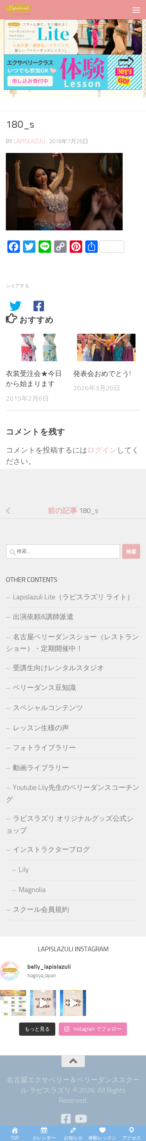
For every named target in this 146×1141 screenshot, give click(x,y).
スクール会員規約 (41, 909)
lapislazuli (30, 141)
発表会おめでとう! (102, 373)
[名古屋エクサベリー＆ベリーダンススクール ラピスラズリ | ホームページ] (23, 9)
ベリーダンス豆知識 (44, 687)
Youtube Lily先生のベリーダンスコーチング (72, 793)
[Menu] (136, 9)
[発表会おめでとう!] (106, 347)
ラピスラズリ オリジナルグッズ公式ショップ (70, 824)
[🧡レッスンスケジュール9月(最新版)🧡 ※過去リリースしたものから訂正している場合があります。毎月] (13, 1003)
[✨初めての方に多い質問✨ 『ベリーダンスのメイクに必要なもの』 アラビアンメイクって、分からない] (43, 1003)
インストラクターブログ (51, 849)
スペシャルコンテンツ (48, 707)
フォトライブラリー (44, 747)
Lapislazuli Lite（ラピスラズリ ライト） (73, 597)
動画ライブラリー (41, 768)
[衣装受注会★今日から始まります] (39, 347)
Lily (24, 869)
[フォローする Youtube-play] (80, 1119)
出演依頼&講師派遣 (43, 617)
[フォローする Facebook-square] (66, 1119)
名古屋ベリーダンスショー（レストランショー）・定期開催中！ (72, 643)
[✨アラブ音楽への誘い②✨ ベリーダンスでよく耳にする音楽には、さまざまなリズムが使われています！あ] (73, 1003)
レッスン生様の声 (41, 728)
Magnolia (32, 889)
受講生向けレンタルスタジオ (58, 668)
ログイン (102, 450)
